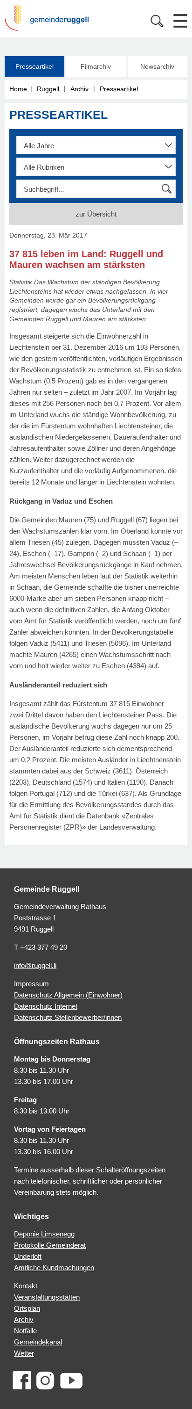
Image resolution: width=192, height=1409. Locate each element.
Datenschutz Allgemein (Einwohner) (68, 995)
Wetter (24, 1353)
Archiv (79, 89)
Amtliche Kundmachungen (54, 1268)
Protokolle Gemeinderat (50, 1245)
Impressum (31, 984)
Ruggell (48, 89)
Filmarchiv (96, 66)
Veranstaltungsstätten (47, 1297)
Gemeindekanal (38, 1342)
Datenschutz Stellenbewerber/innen (68, 1017)
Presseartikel (34, 66)
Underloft (27, 1256)
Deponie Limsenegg (44, 1234)
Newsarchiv (157, 66)
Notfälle (25, 1331)
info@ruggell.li (35, 965)
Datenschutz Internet (45, 1006)
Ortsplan (27, 1308)
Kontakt (25, 1286)
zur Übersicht (96, 214)
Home (18, 89)
